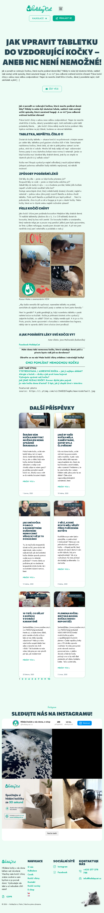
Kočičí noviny (34, 885)
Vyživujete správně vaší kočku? (34, 377)
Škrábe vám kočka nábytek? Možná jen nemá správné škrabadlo (33, 440)
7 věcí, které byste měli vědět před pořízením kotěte (68, 526)
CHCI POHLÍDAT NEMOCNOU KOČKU (52, 363)
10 (49, 679)
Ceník (30, 874)
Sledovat (86, 723)
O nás (30, 867)
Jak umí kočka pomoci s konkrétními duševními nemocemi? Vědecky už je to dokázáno (33, 530)
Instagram (62, 866)
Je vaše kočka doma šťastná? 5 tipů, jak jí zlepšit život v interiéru (50, 383)
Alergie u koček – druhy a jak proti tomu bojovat (43, 374)
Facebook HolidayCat (29, 344)
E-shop (31, 889)
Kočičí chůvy (33, 878)
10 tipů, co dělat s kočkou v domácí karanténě (33, 617)
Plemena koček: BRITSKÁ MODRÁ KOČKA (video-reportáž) (68, 617)
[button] (60, 9)
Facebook (62, 872)
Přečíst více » (29, 481)
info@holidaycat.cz (92, 878)
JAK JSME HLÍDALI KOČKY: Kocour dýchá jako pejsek (45, 380)
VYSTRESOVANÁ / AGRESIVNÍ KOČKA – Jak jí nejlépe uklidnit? (51, 371)
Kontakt (31, 882)
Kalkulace (32, 870)
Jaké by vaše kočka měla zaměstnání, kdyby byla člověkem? (66, 440)
